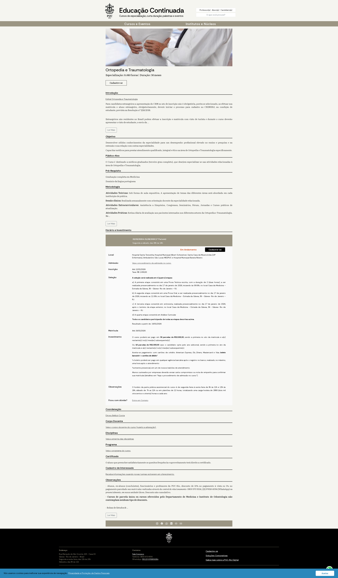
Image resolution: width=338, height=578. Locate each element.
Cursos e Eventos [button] (137, 24)
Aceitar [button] (325, 573)
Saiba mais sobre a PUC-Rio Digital (222, 560)
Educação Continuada (151, 12)
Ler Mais (111, 130)
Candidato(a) (226, 10)
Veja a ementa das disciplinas (120, 439)
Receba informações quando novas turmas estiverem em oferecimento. (140, 474)
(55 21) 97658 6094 (150, 559)
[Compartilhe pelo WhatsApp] (167, 523)
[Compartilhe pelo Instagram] (157, 523)
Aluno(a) (216, 10)
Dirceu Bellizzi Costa (115, 415)
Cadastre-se (215, 249)
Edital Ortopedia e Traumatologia (122, 99)
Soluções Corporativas (217, 555)
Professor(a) (205, 10)
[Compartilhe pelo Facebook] (162, 523)
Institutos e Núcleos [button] (201, 24)
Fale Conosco (138, 554)
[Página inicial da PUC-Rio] (109, 11)
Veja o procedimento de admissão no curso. (151, 263)
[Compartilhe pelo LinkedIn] (171, 523)
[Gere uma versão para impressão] (176, 523)
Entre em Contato (140, 400)
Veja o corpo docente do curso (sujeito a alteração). (131, 427)
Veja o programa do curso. (118, 450)
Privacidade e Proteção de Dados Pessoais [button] (89, 573)
